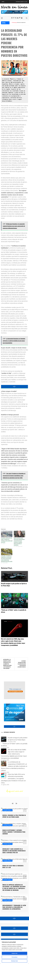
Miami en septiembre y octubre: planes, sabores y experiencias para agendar (13, 832)
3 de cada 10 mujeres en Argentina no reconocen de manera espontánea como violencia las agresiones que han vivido (6, 558)
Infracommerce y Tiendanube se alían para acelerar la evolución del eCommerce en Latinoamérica (14, 907)
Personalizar (14, 957)
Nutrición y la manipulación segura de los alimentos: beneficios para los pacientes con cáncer (7, 664)
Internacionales (7, 810)
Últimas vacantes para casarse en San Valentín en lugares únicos (22, 663)
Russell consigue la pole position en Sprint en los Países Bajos (14, 816)
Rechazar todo (14, 961)
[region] (14, 952)
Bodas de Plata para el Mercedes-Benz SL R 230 (13, 866)
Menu (3, 1)
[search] (26, 18)
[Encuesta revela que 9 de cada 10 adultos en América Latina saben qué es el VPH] (6, 534)
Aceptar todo (14, 953)
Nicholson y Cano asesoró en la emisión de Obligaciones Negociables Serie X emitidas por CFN (14, 850)
